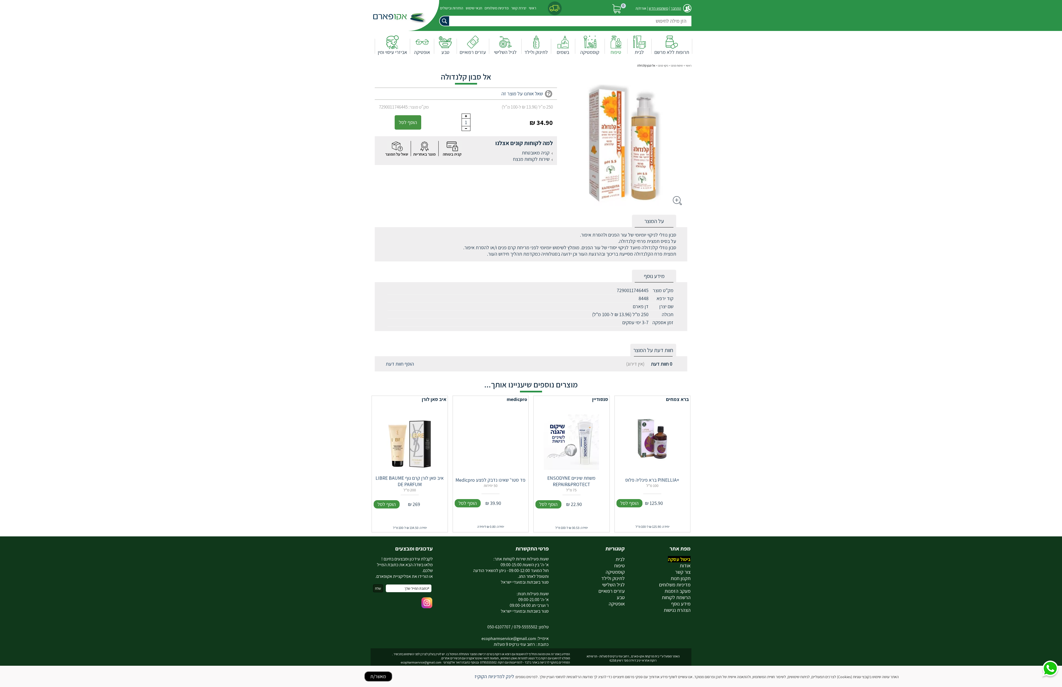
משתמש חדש (658, 8)
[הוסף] (466, 116)
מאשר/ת (378, 676)
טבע (445, 52)
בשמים (563, 52)
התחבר (676, 8)
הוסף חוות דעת (400, 364)
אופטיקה (422, 52)
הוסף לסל (408, 122)
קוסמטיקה (589, 52)
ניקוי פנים (663, 65)
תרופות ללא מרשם (671, 52)
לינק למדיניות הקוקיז (494, 676)
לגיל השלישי (505, 52)
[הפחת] (466, 128)
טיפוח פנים (677, 65)
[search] (564, 21)
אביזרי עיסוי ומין (392, 52)
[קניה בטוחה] (452, 146)
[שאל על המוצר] (397, 146)
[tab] (654, 221)
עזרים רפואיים (473, 52)
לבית (639, 52)
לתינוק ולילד (536, 52)
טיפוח (616, 52)
